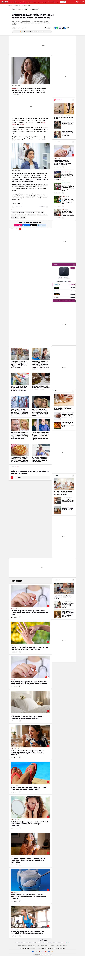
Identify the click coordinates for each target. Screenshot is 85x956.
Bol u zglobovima (21, 214)
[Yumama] (58, 945)
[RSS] (52, 951)
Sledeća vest (42, 206)
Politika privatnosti (58, 948)
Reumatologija (15, 217)
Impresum (27, 948)
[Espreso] (30, 945)
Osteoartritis (20, 212)
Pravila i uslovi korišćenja (35, 948)
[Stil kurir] (38, 945)
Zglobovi (13, 214)
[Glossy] (42, 945)
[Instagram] (42, 951)
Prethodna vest (18, 206)
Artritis (13, 212)
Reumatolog (45, 214)
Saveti (26, 9)
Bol (42, 212)
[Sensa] (53, 945)
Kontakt (42, 948)
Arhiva (63, 948)
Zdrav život (20, 9)
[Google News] (49, 951)
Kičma (29, 214)
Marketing (22, 948)
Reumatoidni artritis (30, 212)
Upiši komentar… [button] (19, 477)
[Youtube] (45, 951)
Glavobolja (23, 217)
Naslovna (14, 9)
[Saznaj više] (73, 100)
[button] (48, 28)
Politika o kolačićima (49, 948)
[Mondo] (24, 945)
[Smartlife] (47, 945)
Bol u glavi (15, 88)
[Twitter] (36, 951)
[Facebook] (33, 951)
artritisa (22, 124)
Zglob (38, 212)
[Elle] (34, 945)
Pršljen (34, 214)
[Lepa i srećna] (4, 2)
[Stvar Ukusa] (65, 945)
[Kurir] (19, 945)
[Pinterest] (39, 951)
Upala (38, 214)
